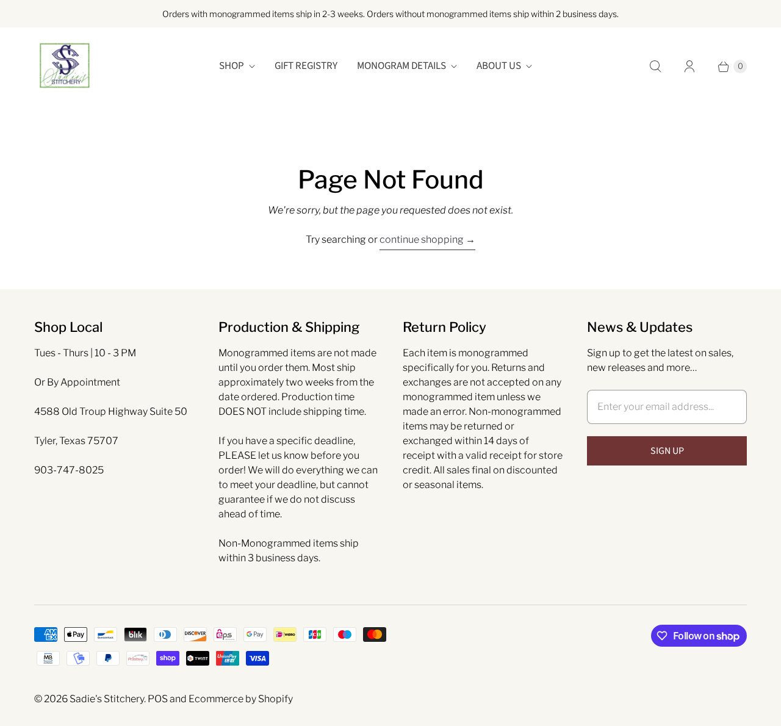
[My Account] (689, 66)
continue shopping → (427, 239)
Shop (231, 66)
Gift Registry (306, 66)
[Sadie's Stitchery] (64, 66)
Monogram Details (401, 66)
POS (158, 699)
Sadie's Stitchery (107, 699)
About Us (499, 66)
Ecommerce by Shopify (241, 699)
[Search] (655, 66)
